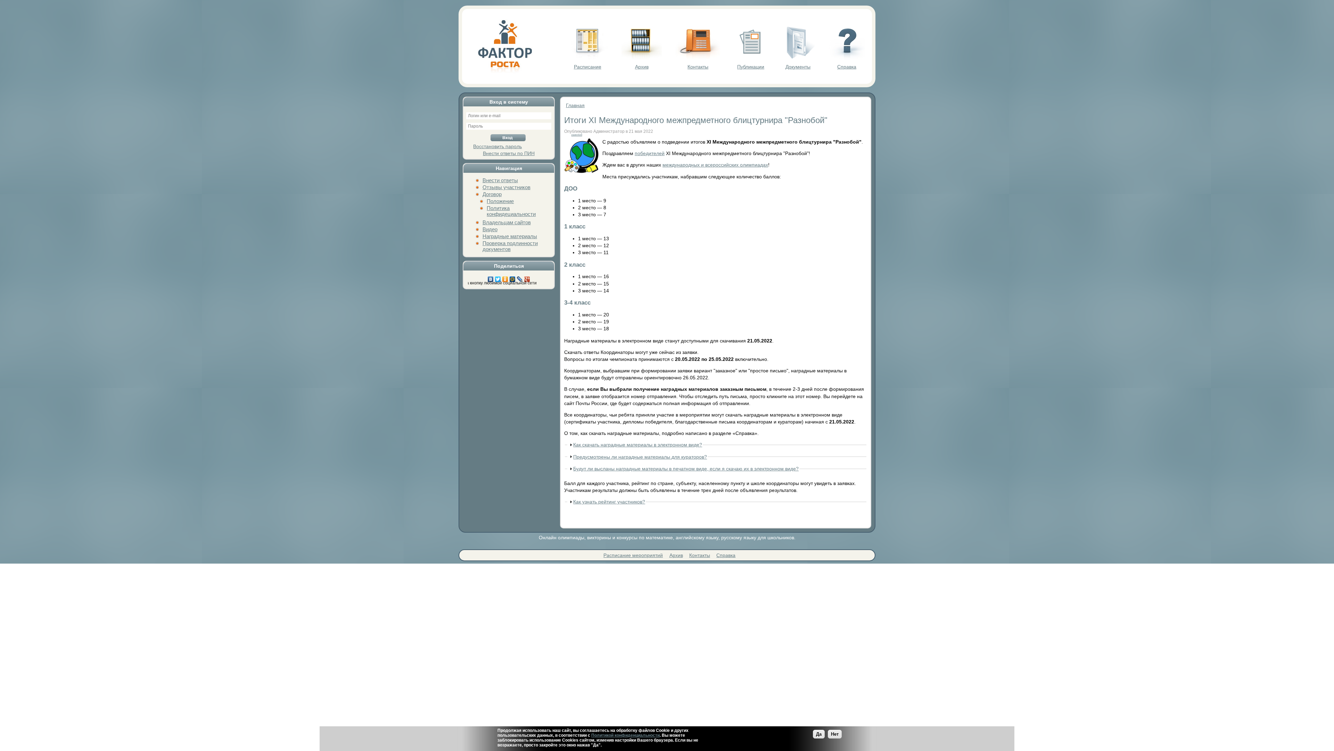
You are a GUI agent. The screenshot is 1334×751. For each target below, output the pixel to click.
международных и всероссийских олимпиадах (715, 165)
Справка (846, 67)
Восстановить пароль (497, 146)
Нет (835, 734)
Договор (492, 194)
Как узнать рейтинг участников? (609, 501)
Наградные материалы (510, 236)
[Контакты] (698, 57)
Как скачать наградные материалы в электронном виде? (637, 444)
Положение (500, 201)
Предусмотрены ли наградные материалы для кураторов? (640, 457)
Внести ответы (500, 180)
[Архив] (641, 57)
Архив (642, 67)
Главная (575, 105)
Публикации (750, 67)
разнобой (576, 135)
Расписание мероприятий (633, 555)
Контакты (697, 67)
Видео (490, 229)
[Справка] (847, 57)
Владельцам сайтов (507, 222)
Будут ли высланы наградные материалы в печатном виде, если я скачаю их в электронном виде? (686, 468)
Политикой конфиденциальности (625, 735)
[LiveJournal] (520, 277)
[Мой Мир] (512, 277)
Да (819, 734)
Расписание (587, 67)
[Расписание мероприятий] (587, 57)
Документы (797, 67)
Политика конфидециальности (511, 211)
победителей (650, 153)
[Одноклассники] (505, 277)
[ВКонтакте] (490, 277)
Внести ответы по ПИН (509, 153)
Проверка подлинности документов (510, 246)
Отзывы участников (506, 187)
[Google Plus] (527, 277)
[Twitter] (498, 277)
